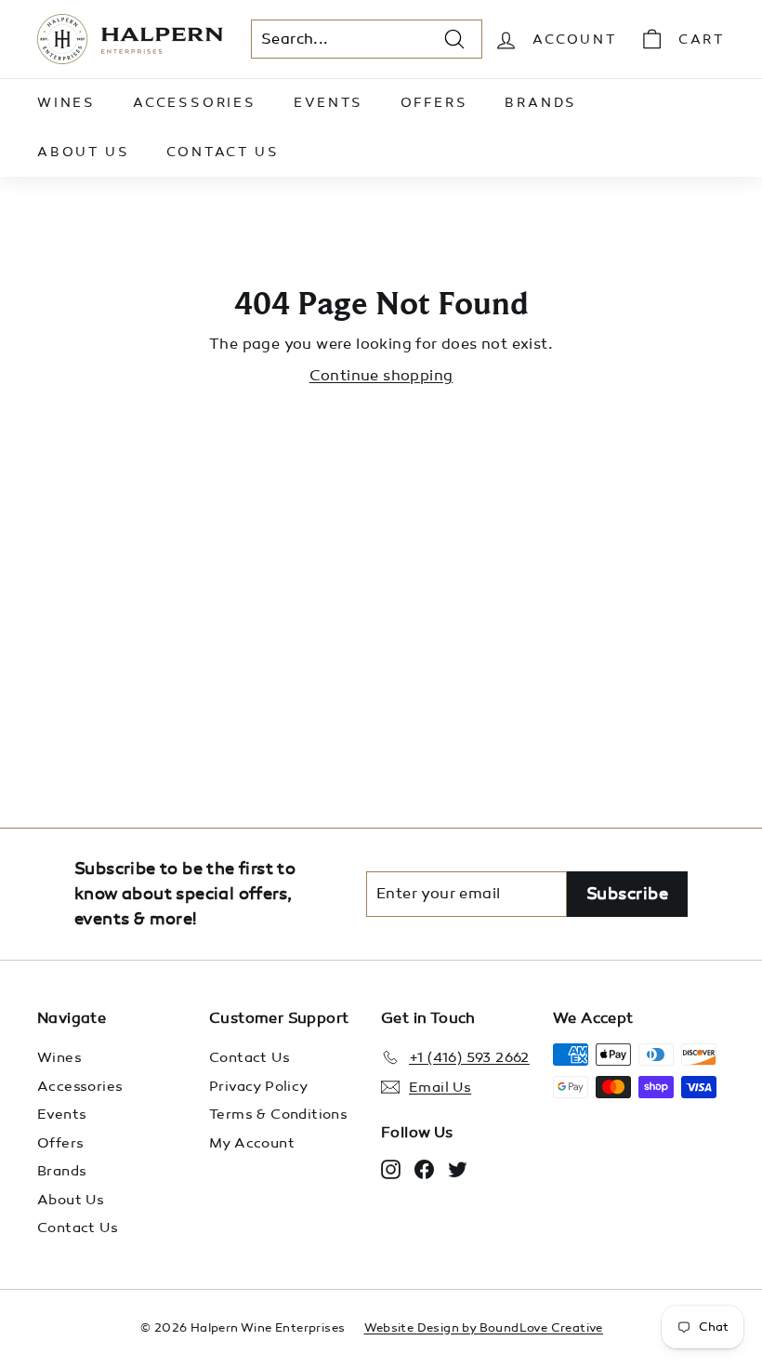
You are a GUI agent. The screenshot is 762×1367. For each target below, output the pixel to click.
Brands (541, 103)
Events (328, 103)
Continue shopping (381, 375)
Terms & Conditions (278, 1114)
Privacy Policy (259, 1086)
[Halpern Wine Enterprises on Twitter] (457, 1168)
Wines (66, 103)
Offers (434, 103)
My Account (252, 1143)
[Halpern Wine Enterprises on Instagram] (391, 1168)
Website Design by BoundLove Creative (483, 1328)
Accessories (194, 103)
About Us (83, 152)
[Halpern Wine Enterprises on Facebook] (424, 1168)
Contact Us (222, 152)
